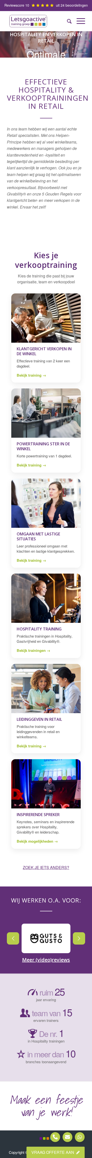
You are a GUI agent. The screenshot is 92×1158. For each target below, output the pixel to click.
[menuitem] (67, 21)
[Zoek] (67, 21)
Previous (13, 938)
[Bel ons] (55, 1137)
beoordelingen (77, 5)
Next (79, 938)
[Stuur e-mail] (67, 1137)
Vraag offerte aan (53, 1152)
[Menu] (78, 21)
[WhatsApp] (80, 1137)
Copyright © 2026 (23, 1152)
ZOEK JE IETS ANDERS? (46, 867)
